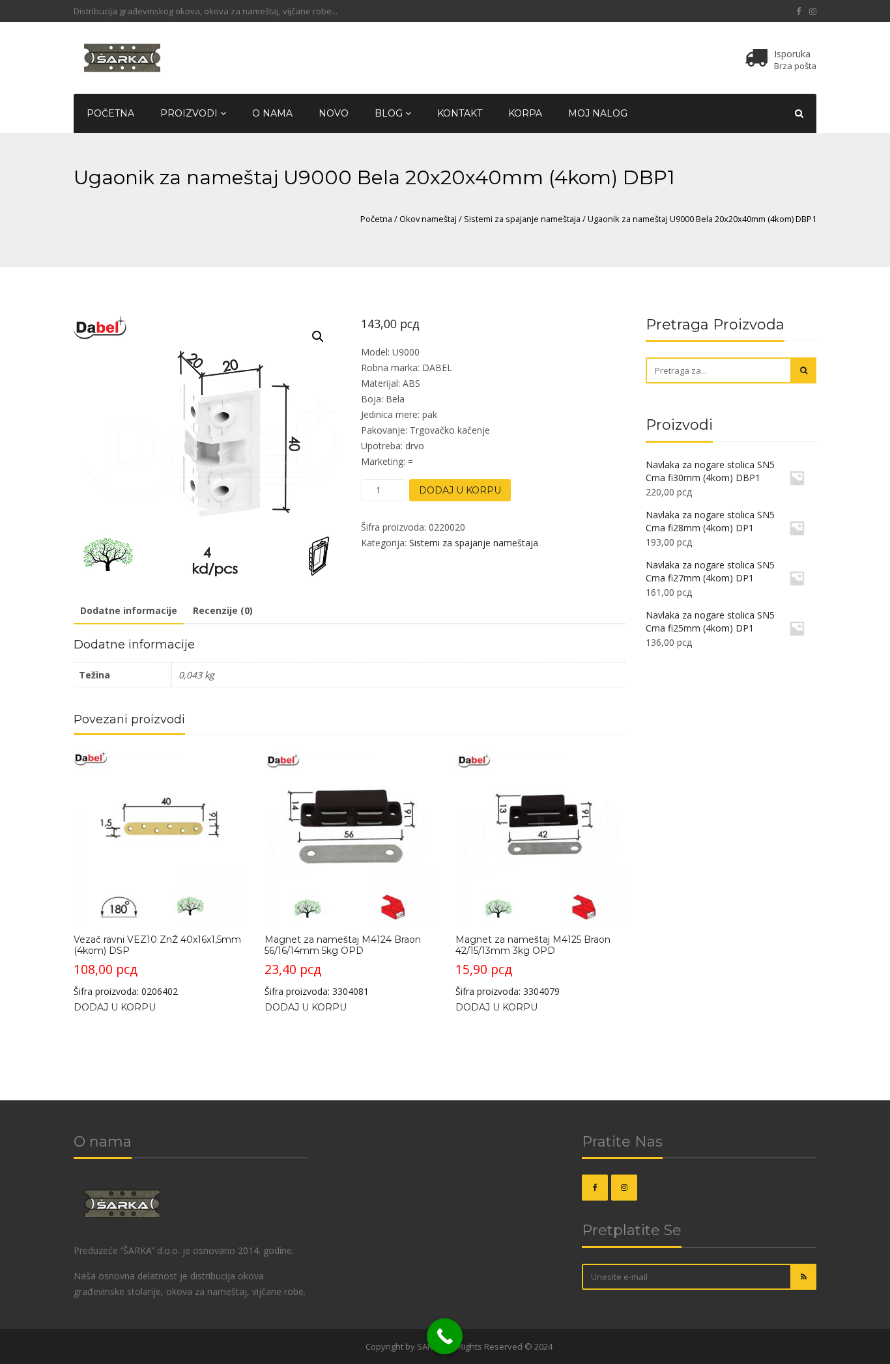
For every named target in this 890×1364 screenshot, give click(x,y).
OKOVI (351, 1346)
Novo (334, 113)
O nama (272, 113)
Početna (110, 113)
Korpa (525, 113)
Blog (390, 113)
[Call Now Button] (445, 1336)
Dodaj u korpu (460, 490)
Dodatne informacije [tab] (128, 610)
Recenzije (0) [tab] (223, 610)
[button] (318, 336)
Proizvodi (190, 113)
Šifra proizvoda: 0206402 (157, 965)
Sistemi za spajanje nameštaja (522, 219)
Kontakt (459, 113)
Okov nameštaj (428, 219)
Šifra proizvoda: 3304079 (532, 965)
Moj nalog (597, 113)
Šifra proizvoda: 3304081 (343, 965)
